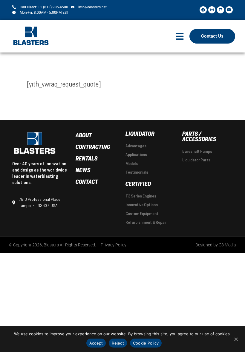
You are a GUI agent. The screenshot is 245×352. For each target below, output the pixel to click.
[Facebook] (203, 9)
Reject (118, 343)
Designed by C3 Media (215, 245)
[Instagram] (211, 9)
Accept (96, 343)
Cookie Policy (146, 343)
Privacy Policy (113, 245)
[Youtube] (229, 9)
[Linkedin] (220, 9)
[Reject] (236, 338)
